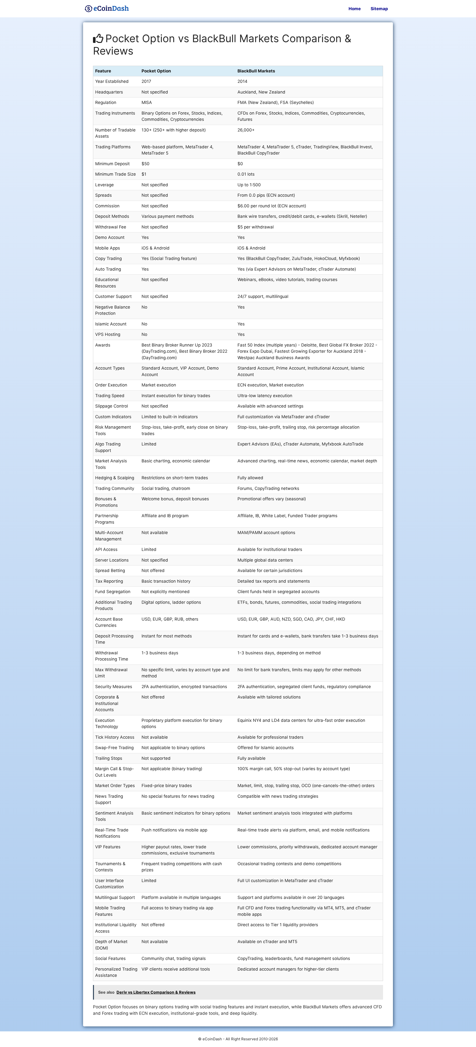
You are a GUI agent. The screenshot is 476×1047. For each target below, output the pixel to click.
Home (355, 8)
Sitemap (379, 8)
